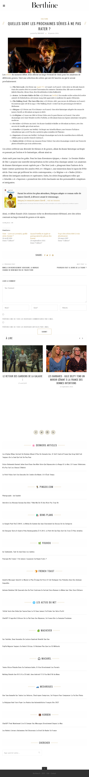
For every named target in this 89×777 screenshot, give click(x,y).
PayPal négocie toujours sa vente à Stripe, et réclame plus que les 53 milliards (31, 646)
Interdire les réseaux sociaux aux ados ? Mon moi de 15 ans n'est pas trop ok (30, 502)
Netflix (54, 95)
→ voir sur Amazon (52, 201)
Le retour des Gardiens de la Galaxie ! (22, 377)
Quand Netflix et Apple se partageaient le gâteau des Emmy (40, 236)
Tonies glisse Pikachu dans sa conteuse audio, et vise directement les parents (31, 667)
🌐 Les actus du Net (45, 602)
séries (8, 75)
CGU (48, 773)
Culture (44, 19)
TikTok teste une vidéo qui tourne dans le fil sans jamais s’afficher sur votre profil (33, 611)
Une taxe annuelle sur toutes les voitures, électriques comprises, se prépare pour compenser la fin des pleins (42, 695)
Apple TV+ (41, 87)
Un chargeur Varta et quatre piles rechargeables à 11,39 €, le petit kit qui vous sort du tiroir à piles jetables (42, 530)
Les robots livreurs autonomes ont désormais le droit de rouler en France (29, 730)
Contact (53, 773)
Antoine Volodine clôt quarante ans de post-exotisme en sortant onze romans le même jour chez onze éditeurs (42, 590)
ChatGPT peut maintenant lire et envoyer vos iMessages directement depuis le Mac (32, 723)
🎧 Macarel (44, 658)
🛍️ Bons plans (44, 515)
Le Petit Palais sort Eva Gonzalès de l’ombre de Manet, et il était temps (28, 474)
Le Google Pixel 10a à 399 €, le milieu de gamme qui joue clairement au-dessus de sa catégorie (37, 523)
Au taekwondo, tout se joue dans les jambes (18, 551)
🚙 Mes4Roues (44, 686)
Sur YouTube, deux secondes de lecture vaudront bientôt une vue (25, 639)
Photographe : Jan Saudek (11, 495)
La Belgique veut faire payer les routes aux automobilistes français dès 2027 (30, 702)
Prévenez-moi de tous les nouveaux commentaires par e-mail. (28, 319)
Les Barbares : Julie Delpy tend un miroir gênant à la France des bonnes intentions (66, 379)
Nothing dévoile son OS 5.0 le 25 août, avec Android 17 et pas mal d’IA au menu (31, 674)
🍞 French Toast (44, 571)
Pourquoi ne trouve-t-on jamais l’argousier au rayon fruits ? (24, 559)
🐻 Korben (44, 714)
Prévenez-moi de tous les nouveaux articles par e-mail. (25, 327)
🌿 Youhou (44, 543)
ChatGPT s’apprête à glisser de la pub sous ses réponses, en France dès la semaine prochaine (37, 618)
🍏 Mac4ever (44, 630)
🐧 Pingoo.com (44, 487)
